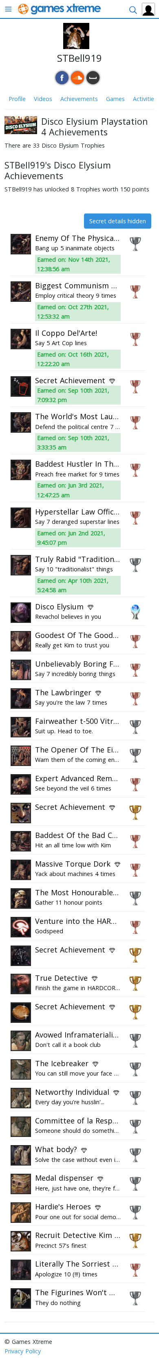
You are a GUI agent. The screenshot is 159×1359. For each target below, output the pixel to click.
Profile (17, 99)
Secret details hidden (117, 221)
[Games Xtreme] (60, 8)
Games (115, 99)
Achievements (79, 99)
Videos (43, 99)
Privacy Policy (22, 1351)
